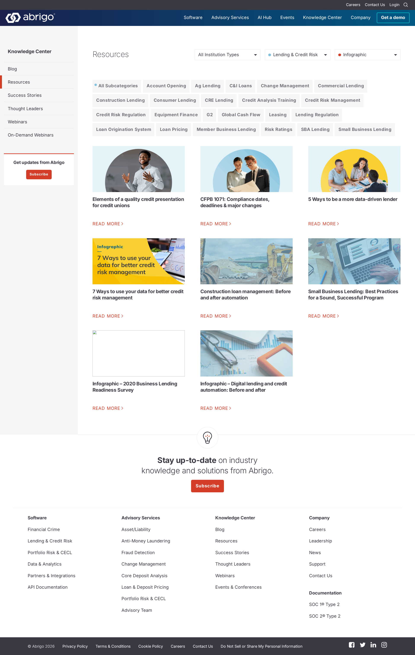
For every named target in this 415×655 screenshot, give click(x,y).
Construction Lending (120, 100)
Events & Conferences (238, 587)
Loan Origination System (123, 129)
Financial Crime (44, 529)
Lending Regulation (317, 114)
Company (360, 17)
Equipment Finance (176, 114)
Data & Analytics (45, 564)
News (315, 552)
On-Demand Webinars (31, 135)
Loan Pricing (174, 129)
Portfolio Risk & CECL (50, 552)
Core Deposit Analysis (144, 575)
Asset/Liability (135, 529)
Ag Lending (208, 85)
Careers (353, 4)
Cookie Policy (150, 646)
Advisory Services (230, 17)
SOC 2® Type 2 (324, 616)
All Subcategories (118, 85)
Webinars (17, 121)
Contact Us (375, 4)
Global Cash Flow (241, 114)
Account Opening (166, 85)
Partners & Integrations (51, 575)
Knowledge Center (322, 17)
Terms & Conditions (113, 646)
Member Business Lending (226, 129)
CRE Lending (219, 100)
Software (193, 17)
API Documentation (48, 587)
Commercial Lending (341, 85)
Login (394, 4)
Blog (12, 69)
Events (287, 17)
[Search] (406, 5)
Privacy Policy (75, 646)
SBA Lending (315, 129)
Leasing (278, 114)
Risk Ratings (278, 129)
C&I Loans (241, 85)
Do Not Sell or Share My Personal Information (261, 646)
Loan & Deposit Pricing (145, 587)
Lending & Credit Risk (50, 541)
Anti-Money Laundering (145, 541)
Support (317, 564)
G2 (210, 114)
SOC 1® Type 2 (324, 604)
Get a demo (393, 17)
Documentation (325, 593)
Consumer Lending (175, 100)
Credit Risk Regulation (121, 114)
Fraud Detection (138, 552)
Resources (19, 82)
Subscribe (39, 174)
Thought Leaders (25, 108)
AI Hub (264, 17)
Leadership (320, 541)
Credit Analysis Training (269, 100)
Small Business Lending (364, 129)
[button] (261, 646)
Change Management (285, 85)
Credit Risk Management (332, 100)
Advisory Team (136, 610)
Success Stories (25, 95)
